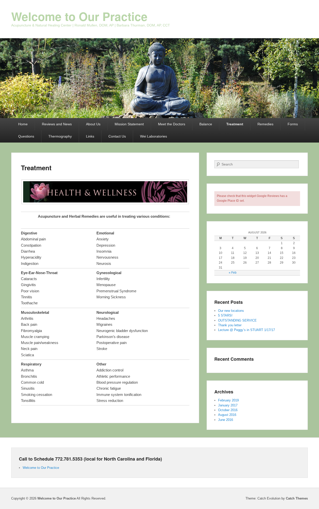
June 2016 (225, 420)
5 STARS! (225, 315)
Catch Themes (297, 498)
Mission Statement (129, 124)
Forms (293, 124)
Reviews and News (57, 124)
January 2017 (228, 405)
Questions (26, 136)
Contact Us (117, 136)
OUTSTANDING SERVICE (237, 320)
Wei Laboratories (153, 136)
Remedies (265, 124)
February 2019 (228, 400)
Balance (205, 124)
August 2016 (227, 415)
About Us (93, 124)
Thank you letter (229, 325)
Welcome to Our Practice (79, 16)
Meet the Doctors (171, 124)
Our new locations (231, 311)
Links (90, 136)
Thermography (60, 136)
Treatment (234, 124)
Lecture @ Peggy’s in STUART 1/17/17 (246, 330)
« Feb (233, 272)
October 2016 (228, 410)
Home (23, 124)
